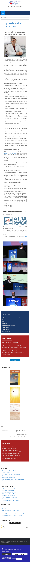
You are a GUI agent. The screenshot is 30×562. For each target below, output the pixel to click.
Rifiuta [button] (6, 554)
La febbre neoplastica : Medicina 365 (11, 455)
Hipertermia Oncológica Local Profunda (10, 510)
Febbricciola (4, 323)
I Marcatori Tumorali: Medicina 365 (11, 456)
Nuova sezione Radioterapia (8, 475)
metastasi (3, 436)
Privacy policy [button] (5, 551)
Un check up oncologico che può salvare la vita (12, 507)
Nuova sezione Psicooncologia (8, 477)
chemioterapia (21, 435)
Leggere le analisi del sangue (9, 446)
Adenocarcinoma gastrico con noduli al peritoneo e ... (12, 317)
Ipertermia (3, 435)
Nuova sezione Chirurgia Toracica (9, 470)
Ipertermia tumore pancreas (8, 319)
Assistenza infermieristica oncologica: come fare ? (13, 515)
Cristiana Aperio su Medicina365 (10, 350)
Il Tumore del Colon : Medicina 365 (11, 453)
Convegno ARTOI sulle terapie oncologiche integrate (14, 347)
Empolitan (10, 430)
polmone (14, 435)
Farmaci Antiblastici (9, 436)
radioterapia (4, 431)
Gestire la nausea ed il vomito (9, 448)
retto (28, 436)
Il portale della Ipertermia (12, 25)
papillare (13, 430)
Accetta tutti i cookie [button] (19, 554)
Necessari (6, 558)
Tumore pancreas (5, 327)
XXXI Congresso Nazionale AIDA (14, 211)
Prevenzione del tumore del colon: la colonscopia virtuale (14, 512)
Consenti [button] (19, 558)
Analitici (13, 558)
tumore (23, 432)
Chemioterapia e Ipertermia (8, 508)
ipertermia (20, 430)
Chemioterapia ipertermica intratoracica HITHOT (14, 352)
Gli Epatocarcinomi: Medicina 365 (10, 458)
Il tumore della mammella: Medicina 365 (12, 451)
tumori (25, 436)
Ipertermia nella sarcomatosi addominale (9, 432)
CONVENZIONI (15, 360)
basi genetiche (8, 435)
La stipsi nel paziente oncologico (10, 450)
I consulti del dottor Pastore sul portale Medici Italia (13, 513)
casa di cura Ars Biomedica (10, 153)
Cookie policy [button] (18, 549)
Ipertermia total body (7, 344)
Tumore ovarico (5, 329)
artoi (18, 436)
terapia (26, 432)
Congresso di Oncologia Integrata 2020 (12, 345)
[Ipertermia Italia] (15, 3)
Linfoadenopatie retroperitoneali (8, 325)
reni (11, 435)
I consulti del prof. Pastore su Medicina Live (11, 474)
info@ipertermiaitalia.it (16, 8)
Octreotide (15, 436)
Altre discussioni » (6, 331)
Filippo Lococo (6, 354)
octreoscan (19, 432)
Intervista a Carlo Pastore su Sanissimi (11, 349)
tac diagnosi (22, 436)
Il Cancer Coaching (6, 472)
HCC (3, 321)
